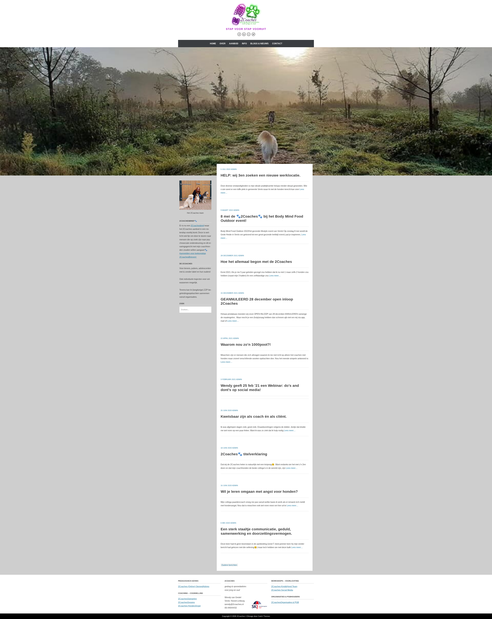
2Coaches (241, 616)
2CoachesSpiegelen (187, 599)
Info (244, 43)
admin (234, 169)
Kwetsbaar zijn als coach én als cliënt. (254, 416)
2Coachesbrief (197, 226)
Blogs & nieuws (259, 43)
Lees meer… (275, 276)
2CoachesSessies (186, 602)
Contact (277, 43)
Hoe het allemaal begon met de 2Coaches (256, 262)
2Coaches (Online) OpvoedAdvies (193, 586)
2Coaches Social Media (282, 590)
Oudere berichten (229, 565)
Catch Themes (264, 616)
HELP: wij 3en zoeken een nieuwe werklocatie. (260, 175)
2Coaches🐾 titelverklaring (244, 454)
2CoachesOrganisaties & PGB (285, 602)
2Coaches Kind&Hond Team (284, 586)
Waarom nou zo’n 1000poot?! (246, 345)
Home (213, 43)
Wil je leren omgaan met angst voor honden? (259, 492)
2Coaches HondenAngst (189, 606)
